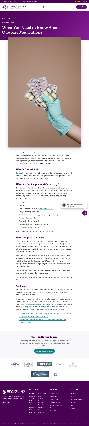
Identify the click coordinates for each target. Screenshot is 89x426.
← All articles (6, 18)
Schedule (81, 7)
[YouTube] (8, 402)
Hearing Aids (53, 396)
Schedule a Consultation (44, 351)
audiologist (66, 301)
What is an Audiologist (77, 399)
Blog (71, 405)
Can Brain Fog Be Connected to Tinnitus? (33, 316)
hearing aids (27, 307)
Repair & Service (55, 411)
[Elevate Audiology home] (14, 7)
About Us (73, 393)
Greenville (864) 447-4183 (29, 1)
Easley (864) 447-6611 (10, 1)
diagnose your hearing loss (40, 304)
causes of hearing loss (58, 153)
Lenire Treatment (55, 402)
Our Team (73, 396)
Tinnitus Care (54, 399)
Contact (72, 408)
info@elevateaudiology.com (49, 423)
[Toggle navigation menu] (43, 7)
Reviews (81, 1)
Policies (33, 423)
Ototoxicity (20, 173)
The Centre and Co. (46, 209)
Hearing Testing (54, 393)
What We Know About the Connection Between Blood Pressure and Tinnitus (45, 313)
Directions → (32, 413)
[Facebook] (4, 402)
